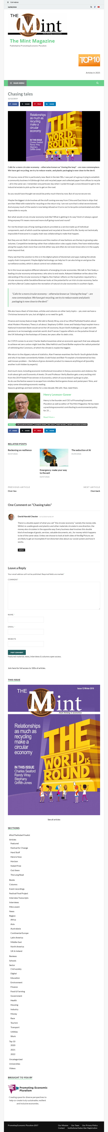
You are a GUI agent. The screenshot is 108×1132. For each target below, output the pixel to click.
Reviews (13, 956)
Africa (13, 919)
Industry (14, 1009)
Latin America (17, 937)
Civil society (16, 969)
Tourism (14, 1022)
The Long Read (17, 874)
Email (11, 627)
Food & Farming (18, 991)
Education (15, 978)
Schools (12, 960)
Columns (13, 884)
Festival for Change (19, 848)
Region (12, 915)
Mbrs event (14, 907)
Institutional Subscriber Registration (82, 1128)
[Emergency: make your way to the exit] (54, 458)
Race (13, 1018)
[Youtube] (98, 7)
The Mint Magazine (32, 41)
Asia (12, 924)
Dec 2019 (51, 425)
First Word (61, 425)
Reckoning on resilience (20, 450)
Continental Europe (19, 933)
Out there (15, 870)
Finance (14, 987)
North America (17, 946)
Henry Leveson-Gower (57, 394)
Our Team (75, 1125)
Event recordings (16, 889)
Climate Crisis (40, 425)
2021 (13, 1049)
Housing (14, 1005)
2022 (13, 1054)
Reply (21, 550)
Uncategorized (16, 1059)
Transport (15, 1027)
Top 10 (12, 1041)
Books (12, 880)
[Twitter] (91, 7)
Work (13, 1036)
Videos (12, 1068)
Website (12, 639)
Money (14, 1013)
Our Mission (63, 1125)
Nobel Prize (16, 865)
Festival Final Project (18, 893)
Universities (14, 1063)
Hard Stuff (15, 852)
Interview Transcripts (18, 898)
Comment (13, 580)
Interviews (14, 902)
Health (14, 1000)
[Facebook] (94, 7)
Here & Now (16, 857)
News (11, 911)
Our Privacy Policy (90, 1125)
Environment (16, 982)
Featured (15, 843)
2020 (13, 1045)
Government (16, 996)
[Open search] (97, 83)
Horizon (14, 861)
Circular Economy (24, 425)
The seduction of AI (81, 450)
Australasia (16, 928)
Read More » (49, 417)
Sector (12, 965)
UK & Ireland (16, 951)
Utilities (14, 1031)
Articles (12, 839)
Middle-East (16, 942)
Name (11, 615)
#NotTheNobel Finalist (19, 835)
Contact (61, 1128)
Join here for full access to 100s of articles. (27, 668)
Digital (14, 973)
